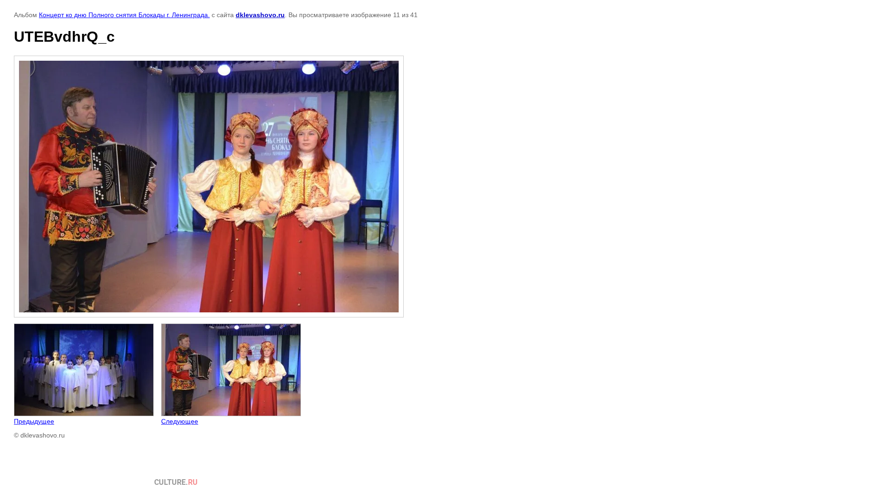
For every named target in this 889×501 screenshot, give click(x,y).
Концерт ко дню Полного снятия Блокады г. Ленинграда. (124, 15)
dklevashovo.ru (260, 15)
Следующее (179, 421)
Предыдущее (34, 421)
